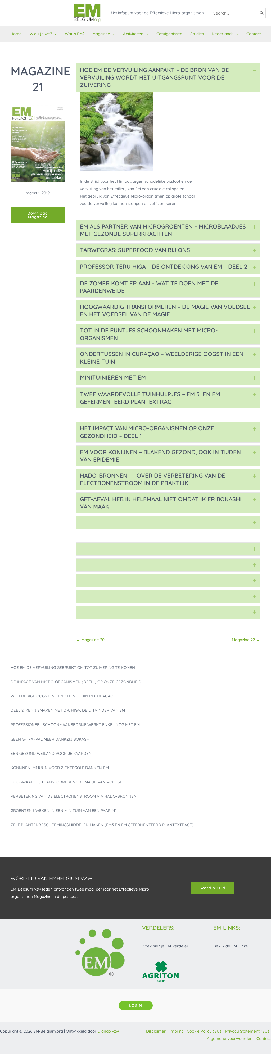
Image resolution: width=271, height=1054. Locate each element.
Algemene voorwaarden (229, 1038)
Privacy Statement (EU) (247, 1031)
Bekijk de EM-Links (230, 945)
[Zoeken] (261, 13)
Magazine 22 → (246, 639)
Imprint (176, 1031)
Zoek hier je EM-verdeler (165, 945)
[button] (54, 34)
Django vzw (108, 1031)
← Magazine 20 (90, 639)
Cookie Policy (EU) (204, 1031)
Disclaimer (156, 1031)
